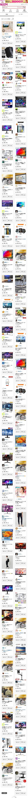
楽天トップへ (24, 4)
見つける (10, 10)
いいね (10, 43)
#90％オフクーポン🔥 (21, 475)
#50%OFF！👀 (18, 530)
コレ (5, 43)
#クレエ (5, 650)
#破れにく (5, 651)
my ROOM (24, 10)
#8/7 (9, 518)
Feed (3, 10)
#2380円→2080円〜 (19, 633)
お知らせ (17, 10)
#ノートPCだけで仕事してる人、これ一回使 (7, 37)
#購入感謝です (5, 518)
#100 (5, 519)
